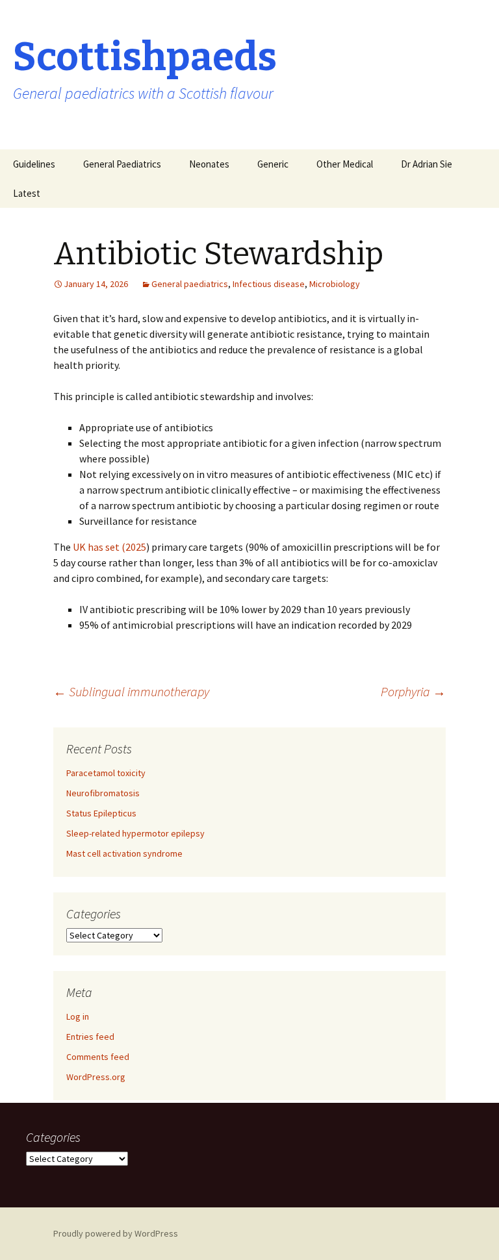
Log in (77, 1016)
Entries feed (90, 1036)
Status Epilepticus (101, 813)
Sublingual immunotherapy (131, 691)
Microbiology (334, 284)
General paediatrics (189, 284)
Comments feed (97, 1057)
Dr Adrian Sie (426, 164)
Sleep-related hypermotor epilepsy (135, 833)
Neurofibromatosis (103, 793)
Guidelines (34, 164)
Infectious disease (269, 284)
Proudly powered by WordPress (115, 1233)
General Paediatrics (122, 164)
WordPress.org (95, 1077)
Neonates (209, 164)
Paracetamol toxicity (106, 773)
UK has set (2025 (109, 546)
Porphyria (413, 691)
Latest (26, 193)
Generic (272, 164)
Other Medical (344, 164)
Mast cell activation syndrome (124, 853)
